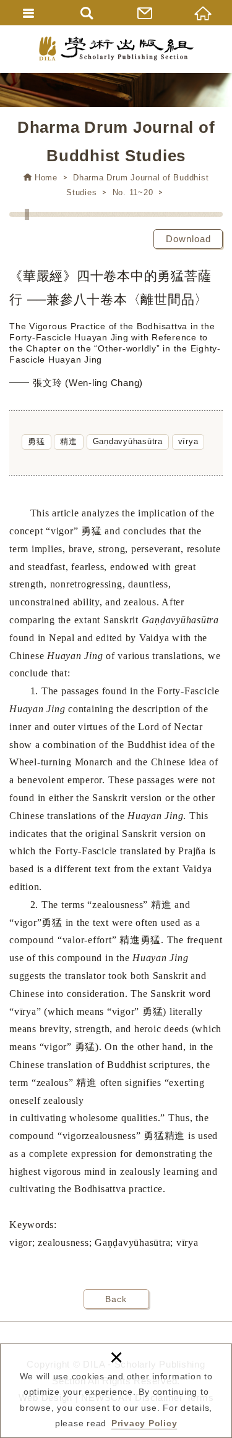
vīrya (188, 441)
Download (188, 238)
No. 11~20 (133, 192)
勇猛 (36, 441)
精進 (68, 441)
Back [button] (116, 1299)
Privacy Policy (144, 1423)
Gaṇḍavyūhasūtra (128, 441)
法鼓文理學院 (116, 48)
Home (46, 177)
